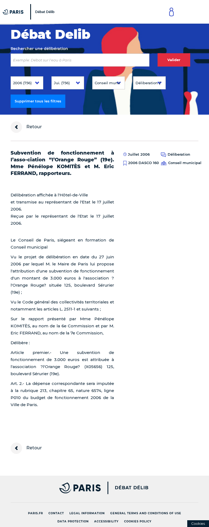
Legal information (87, 513)
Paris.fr (35, 513)
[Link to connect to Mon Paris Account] (171, 11)
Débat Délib (132, 487)
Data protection (73, 521)
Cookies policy (138, 521)
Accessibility (106, 521)
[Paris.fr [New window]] (54, 487)
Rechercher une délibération (39, 48)
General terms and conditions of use (145, 513)
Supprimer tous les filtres (38, 101)
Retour (33, 126)
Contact (56, 513)
